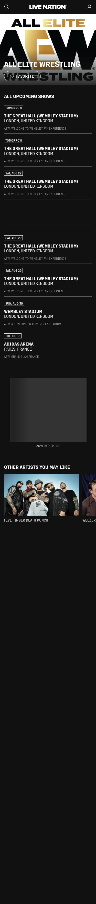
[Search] (6, 7)
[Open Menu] (89, 7)
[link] (48, 118)
